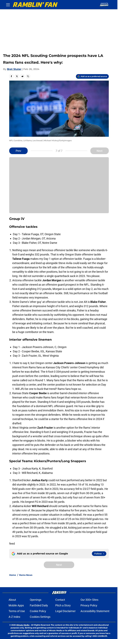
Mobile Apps (16, 605)
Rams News (25, 575)
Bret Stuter (14, 69)
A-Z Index (14, 616)
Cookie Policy (38, 611)
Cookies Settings (40, 616)
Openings (35, 599)
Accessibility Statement (95, 611)
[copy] (28, 76)
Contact (60, 599)
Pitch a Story (63, 605)
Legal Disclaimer (65, 611)
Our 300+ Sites (89, 599)
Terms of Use (17, 611)
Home (12, 575)
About (12, 599)
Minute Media (22, 625)
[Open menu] (8, 4)
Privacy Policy (89, 605)
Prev (18, 150)
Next (99, 150)
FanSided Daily (39, 605)
